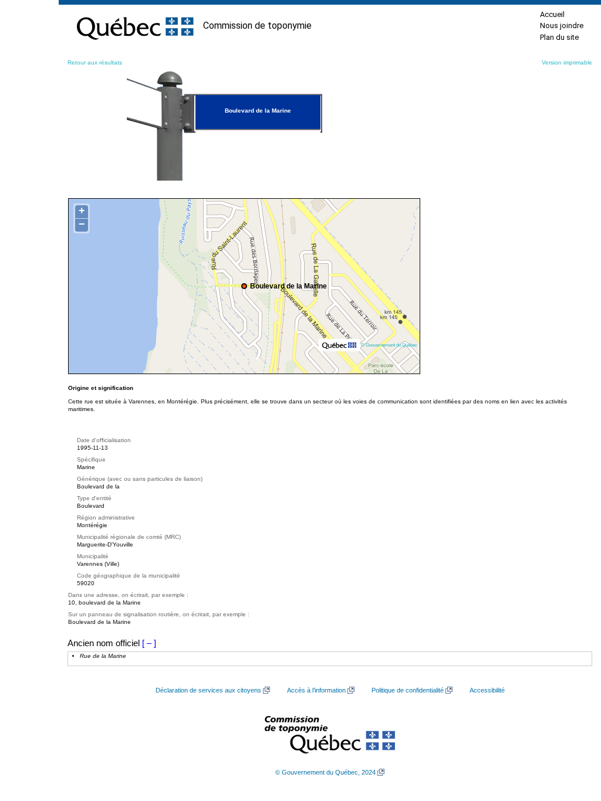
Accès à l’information (316, 690)
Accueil (552, 14)
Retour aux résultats (94, 62)
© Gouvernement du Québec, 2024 (325, 772)
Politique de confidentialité (408, 690)
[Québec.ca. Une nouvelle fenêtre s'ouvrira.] (135, 26)
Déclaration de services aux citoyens (208, 690)
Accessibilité (487, 690)
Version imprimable (567, 62)
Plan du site (559, 37)
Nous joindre (561, 25)
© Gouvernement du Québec (389, 345)
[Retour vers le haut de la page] (571, 736)
